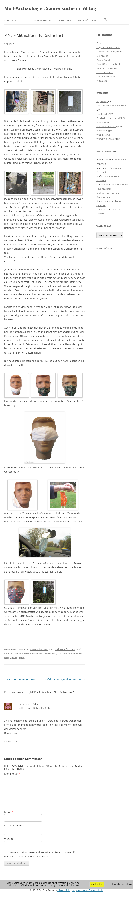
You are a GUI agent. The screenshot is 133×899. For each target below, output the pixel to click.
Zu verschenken (43, 20)
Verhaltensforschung (65, 649)
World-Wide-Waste (106, 138)
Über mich (63, 890)
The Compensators (106, 76)
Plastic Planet (103, 59)
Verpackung (102, 130)
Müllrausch (102, 55)
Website (9, 838)
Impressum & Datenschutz (87, 890)
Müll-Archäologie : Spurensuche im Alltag (50, 8)
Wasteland (101, 80)
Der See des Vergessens (19, 679)
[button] (105, 20)
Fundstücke (102, 113)
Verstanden (97, 884)
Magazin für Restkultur (108, 47)
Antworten (9, 741)
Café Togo (65, 20)
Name (8, 812)
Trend (21, 657)
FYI (24, 20)
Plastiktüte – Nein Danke (109, 64)
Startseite (10, 20)
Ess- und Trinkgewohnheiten (111, 105)
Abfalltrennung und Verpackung (65, 679)
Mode (48, 653)
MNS (41, 653)
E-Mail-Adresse (14, 825)
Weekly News (103, 134)
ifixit (98, 43)
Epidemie (33, 653)
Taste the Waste (104, 72)
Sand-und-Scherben (106, 68)
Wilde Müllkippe (87, 20)
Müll (54, 653)
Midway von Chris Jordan (109, 51)
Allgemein (101, 101)
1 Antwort (9, 43)
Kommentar (12, 773)
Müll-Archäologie (66, 653)
